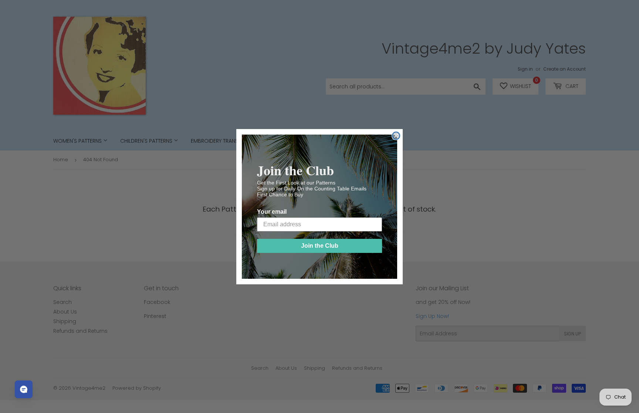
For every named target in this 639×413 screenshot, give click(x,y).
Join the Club (319, 246)
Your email (272, 212)
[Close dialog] (396, 135)
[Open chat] (24, 389)
